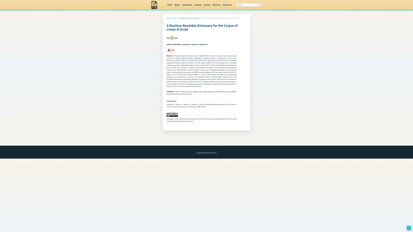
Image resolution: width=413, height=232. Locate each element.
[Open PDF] (172, 38)
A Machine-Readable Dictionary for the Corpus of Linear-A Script (202, 27)
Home (169, 5)
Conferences (187, 5)
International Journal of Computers (189, 18)
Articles (207, 5)
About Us (216, 5)
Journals (198, 5)
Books (177, 5)
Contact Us (227, 5)
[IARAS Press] (158, 5)
